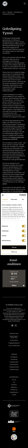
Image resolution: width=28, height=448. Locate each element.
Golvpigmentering (14, 367)
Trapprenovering (14, 369)
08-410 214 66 (14, 340)
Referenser (14, 387)
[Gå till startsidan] (4, 3)
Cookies (14, 394)
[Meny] (25, 3)
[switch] (24, 231)
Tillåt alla (14, 247)
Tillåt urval (14, 252)
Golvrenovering (14, 364)
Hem (4, 12)
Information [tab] (14, 199)
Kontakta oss (14, 389)
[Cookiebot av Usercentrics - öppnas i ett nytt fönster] (19, 195)
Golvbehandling (14, 362)
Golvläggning (14, 357)
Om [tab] (23, 199)
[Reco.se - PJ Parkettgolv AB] (14, 437)
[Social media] (12, 325)
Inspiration (14, 384)
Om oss (14, 379)
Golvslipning (18, 12)
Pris (14, 382)
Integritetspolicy (14, 392)
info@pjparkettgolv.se (14, 343)
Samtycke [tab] (5, 199)
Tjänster (9, 12)
